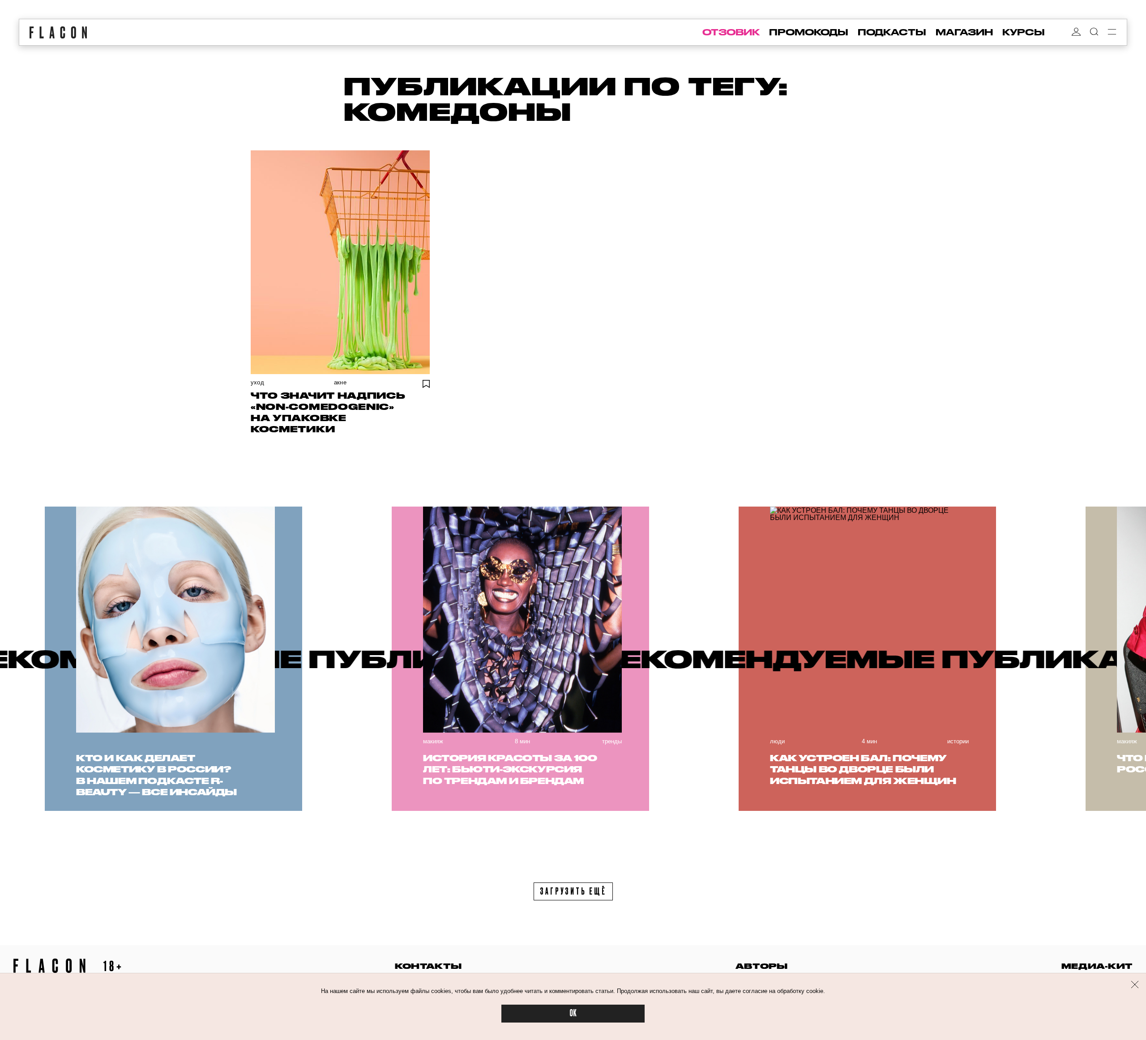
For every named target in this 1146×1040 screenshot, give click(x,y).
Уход (257, 382)
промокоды (808, 32)
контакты (428, 966)
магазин (964, 32)
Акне (340, 382)
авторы (761, 966)
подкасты (892, 32)
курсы (1023, 32)
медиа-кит (1097, 966)
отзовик (731, 32)
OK (573, 1013)
